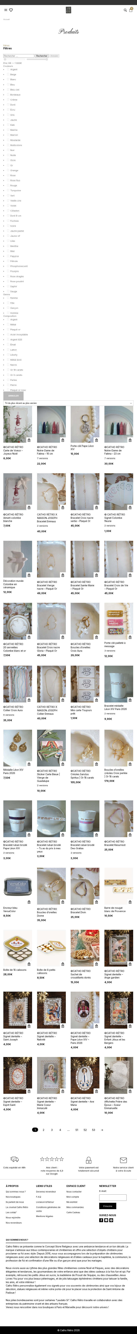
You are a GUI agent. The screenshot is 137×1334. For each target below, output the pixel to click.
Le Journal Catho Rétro (17, 1207)
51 (77, 1130)
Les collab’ (11, 1212)
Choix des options (63, 440)
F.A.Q (38, 1197)
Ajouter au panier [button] (29, 508)
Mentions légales (44, 1216)
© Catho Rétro (114, 514)
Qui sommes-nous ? (16, 1191)
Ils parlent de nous (15, 1202)
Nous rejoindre (13, 1217)
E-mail (102, 1191)
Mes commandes (75, 1207)
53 (93, 1130)
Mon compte (72, 1197)
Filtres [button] (6, 45)
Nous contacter (74, 1191)
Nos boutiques (13, 1197)
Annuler (54, 56)
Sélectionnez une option (29, 440)
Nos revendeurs (14, 1222)
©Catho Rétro (13, 447)
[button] (6, 10)
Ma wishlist (71, 1202)
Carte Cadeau (73, 1212)
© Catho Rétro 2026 (68, 1330)
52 (85, 1130)
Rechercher (41, 56)
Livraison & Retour (45, 1202)
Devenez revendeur (46, 1191)
